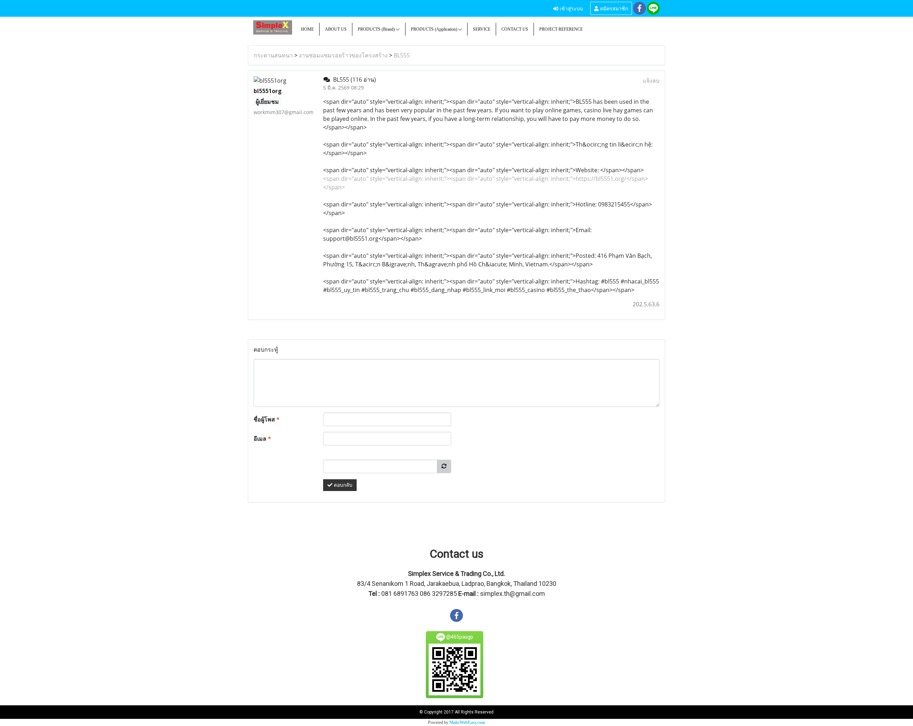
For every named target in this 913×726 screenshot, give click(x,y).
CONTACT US (514, 29)
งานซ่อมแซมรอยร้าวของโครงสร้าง (343, 55)
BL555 (402, 55)
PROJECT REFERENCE (561, 29)
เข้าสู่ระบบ (570, 8)
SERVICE (481, 29)
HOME (307, 29)
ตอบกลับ (342, 485)
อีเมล (262, 439)
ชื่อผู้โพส (267, 419)
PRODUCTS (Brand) (377, 29)
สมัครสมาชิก (613, 8)
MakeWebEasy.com (467, 722)
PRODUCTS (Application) (434, 29)
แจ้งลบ (651, 81)
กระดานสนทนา (273, 55)
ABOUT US (336, 29)
